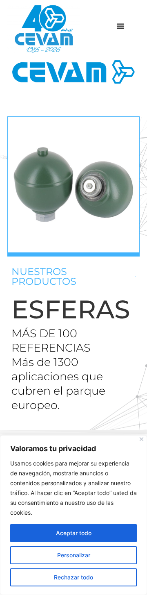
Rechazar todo (73, 577)
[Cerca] (141, 439)
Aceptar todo (73, 532)
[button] (120, 26)
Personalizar (73, 555)
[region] (73, 515)
